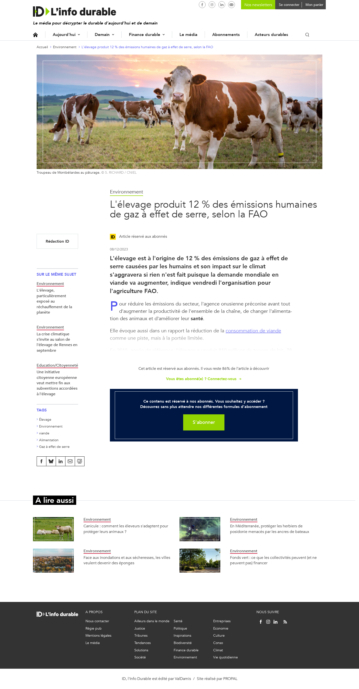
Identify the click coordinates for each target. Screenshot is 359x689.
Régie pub (93, 628)
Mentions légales (98, 635)
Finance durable (144, 34)
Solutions (141, 650)
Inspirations (182, 635)
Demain (102, 34)
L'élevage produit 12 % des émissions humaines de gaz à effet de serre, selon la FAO (147, 47)
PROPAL (230, 678)
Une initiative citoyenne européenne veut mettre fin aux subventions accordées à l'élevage (57, 382)
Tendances (142, 643)
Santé (178, 621)
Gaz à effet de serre (54, 446)
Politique (180, 628)
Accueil (35, 34)
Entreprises (222, 621)
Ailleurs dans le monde (151, 621)
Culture (219, 635)
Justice (139, 628)
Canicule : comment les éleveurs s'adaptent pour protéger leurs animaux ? (126, 528)
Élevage (45, 419)
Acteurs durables (271, 34)
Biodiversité (183, 643)
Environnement (64, 47)
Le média (188, 34)
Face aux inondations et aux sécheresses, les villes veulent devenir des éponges (127, 560)
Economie (220, 628)
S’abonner (204, 422)
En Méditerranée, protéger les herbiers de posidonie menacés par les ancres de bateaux (269, 528)
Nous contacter (97, 621)
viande (44, 433)
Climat (218, 650)
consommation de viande (253, 331)
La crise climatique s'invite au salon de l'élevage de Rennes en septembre (57, 342)
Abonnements (226, 34)
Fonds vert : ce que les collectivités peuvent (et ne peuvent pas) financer (273, 560)
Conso (218, 643)
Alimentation (49, 440)
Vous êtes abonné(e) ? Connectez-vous (201, 378)
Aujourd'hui (64, 34)
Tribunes (141, 635)
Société (140, 657)
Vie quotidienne (225, 657)
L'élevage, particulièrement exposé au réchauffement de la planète (54, 301)
